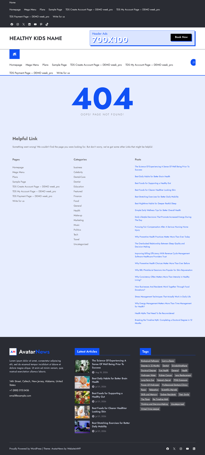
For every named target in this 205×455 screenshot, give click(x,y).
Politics (77, 229)
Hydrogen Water (148, 375)
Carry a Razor (168, 360)
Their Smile (184, 394)
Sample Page (55, 9)
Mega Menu (30, 9)
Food (76, 201)
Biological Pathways (150, 360)
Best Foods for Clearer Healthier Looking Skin (155, 189)
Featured (78, 191)
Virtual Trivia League (150, 408)
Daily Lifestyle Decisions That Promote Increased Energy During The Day (163, 218)
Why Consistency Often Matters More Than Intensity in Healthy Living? (162, 278)
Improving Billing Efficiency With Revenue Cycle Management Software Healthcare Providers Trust (162, 255)
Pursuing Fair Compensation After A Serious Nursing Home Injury (161, 228)
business (78, 167)
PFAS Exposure (180, 379)
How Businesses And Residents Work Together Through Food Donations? (162, 288)
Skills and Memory (149, 394)
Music (77, 225)
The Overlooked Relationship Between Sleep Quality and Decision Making (160, 245)
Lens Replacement (183, 375)
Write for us (59, 16)
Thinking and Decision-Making (154, 403)
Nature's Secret (164, 379)
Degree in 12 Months (150, 365)
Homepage (15, 9)
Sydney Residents (168, 394)
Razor (143, 389)
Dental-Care (79, 177)
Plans (42, 9)
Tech (76, 234)
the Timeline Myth (160, 399)
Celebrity (78, 172)
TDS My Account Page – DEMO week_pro (138, 9)
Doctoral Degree (148, 370)
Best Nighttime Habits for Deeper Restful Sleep (155, 203)
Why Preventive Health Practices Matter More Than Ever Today (162, 236)
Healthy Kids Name (35, 38)
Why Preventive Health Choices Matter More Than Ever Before (162, 263)
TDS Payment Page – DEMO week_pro (29, 16)
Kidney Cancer (165, 375)
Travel (76, 239)
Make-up (78, 215)
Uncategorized (81, 244)
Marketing (79, 220)
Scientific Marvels (169, 389)
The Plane (145, 399)
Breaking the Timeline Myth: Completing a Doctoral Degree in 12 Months (163, 321)
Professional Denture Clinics (174, 384)
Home (12, 2)
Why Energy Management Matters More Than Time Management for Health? (163, 305)
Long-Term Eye (147, 379)
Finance (77, 196)
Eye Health (163, 370)
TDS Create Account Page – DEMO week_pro (89, 9)
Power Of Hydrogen (150, 384)
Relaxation (153, 389)
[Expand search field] (194, 62)
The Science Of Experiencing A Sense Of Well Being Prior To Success (162, 168)
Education (79, 186)
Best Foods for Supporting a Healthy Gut (153, 183)
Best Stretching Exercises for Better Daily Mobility (156, 196)
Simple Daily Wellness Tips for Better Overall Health (158, 210)
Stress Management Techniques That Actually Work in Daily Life (163, 296)
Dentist (77, 181)
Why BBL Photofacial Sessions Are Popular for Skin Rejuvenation (163, 270)
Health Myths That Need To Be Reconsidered (154, 313)
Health (77, 210)
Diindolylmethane (179, 365)
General (78, 205)
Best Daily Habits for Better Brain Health (152, 176)
